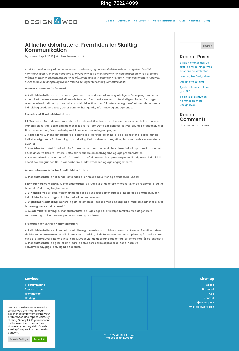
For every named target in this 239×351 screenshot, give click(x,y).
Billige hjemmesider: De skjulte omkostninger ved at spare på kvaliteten (196, 67)
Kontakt (194, 20)
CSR (182, 20)
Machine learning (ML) (70, 56)
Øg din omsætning (192, 81)
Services (140, 20)
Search (207, 46)
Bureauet (124, 20)
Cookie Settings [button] (19, 339)
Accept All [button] (39, 339)
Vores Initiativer (164, 20)
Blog (207, 20)
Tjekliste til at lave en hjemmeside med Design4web (193, 101)
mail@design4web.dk (119, 337)
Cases (110, 20)
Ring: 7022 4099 (119, 3)
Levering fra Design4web (195, 76)
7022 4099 (116, 335)
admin (33, 56)
